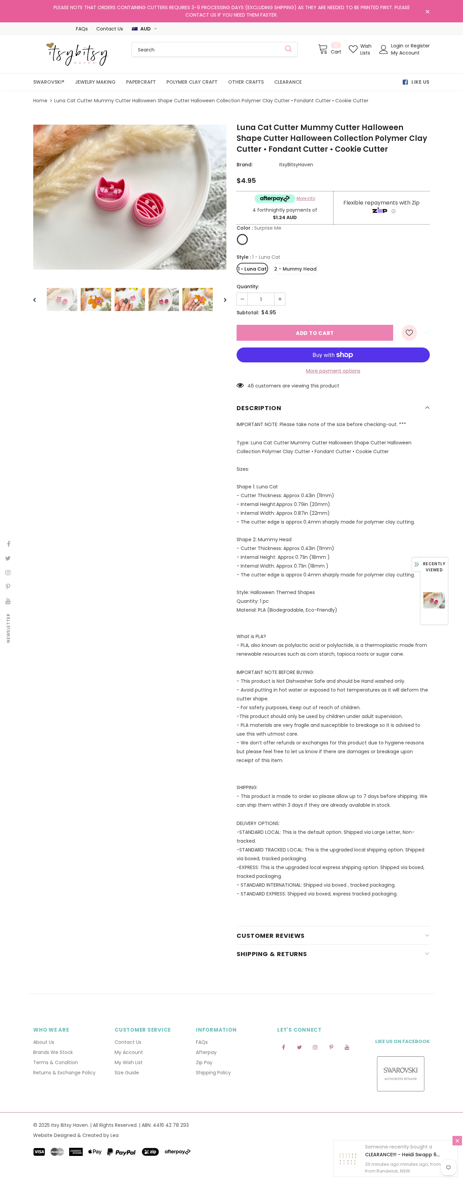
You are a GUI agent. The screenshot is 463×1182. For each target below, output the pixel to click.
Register (420, 45)
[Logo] (77, 54)
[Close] (457, 1140)
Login (398, 45)
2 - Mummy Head (295, 269)
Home (40, 100)
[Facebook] (283, 1047)
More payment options (333, 370)
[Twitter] (299, 1047)
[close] (427, 11)
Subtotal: (248, 312)
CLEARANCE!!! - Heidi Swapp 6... (402, 1154)
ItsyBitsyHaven (296, 164)
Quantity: (248, 286)
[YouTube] (347, 1047)
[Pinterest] (331, 1047)
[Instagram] (315, 1047)
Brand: (245, 164)
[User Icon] (383, 49)
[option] (129, 197)
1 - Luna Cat (252, 269)
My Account (405, 52)
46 (250, 385)
